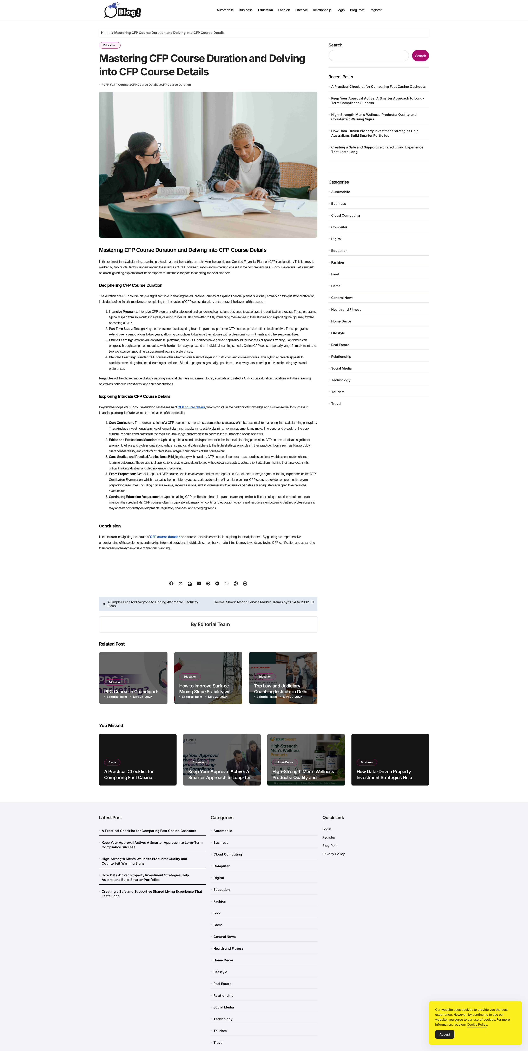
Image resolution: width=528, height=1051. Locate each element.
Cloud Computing (345, 215)
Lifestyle (301, 10)
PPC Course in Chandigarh (131, 691)
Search (336, 45)
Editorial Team (214, 624)
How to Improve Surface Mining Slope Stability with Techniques (206, 691)
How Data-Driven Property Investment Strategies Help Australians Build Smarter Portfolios (374, 133)
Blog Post (357, 10)
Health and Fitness (346, 309)
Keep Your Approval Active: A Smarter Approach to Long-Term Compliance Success (377, 100)
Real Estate (340, 345)
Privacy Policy (333, 854)
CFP (106, 84)
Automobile (225, 10)
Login (340, 10)
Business (246, 10)
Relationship (322, 10)
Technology (340, 380)
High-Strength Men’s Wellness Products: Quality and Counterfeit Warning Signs (374, 117)
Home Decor (341, 321)
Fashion (284, 10)
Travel (336, 404)
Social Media (341, 368)
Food (335, 274)
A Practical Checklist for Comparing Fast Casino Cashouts (378, 86)
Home (105, 33)
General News (342, 298)
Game (336, 286)
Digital (336, 239)
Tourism (337, 392)
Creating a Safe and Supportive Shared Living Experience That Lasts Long (377, 149)
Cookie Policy (477, 1024)
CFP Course (120, 84)
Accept (445, 1034)
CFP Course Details (144, 84)
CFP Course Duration (176, 84)
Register (376, 10)
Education (265, 10)
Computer (339, 227)
